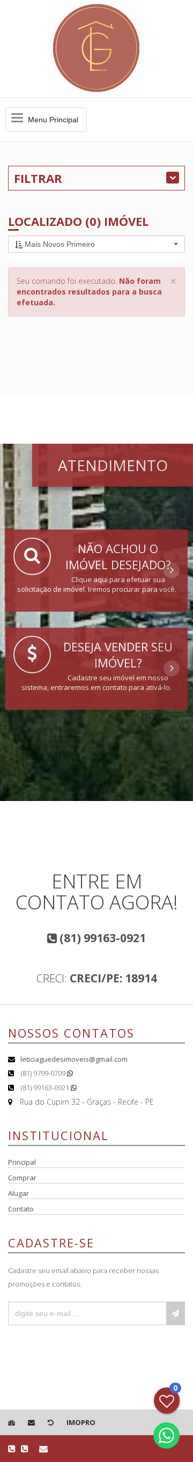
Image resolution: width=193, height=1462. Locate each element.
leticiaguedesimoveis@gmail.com (74, 1059)
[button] (96, 244)
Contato (21, 1209)
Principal (22, 1162)
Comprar (22, 1177)
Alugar (18, 1193)
